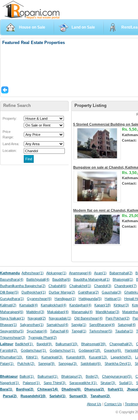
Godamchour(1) (63, 350)
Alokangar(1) (56, 273)
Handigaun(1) (65, 299)
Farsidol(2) (9, 350)
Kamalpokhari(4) (53, 305)
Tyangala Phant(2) (42, 337)
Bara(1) (6, 389)
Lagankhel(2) (121, 357)
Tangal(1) (79, 331)
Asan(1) (100, 273)
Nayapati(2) (37, 318)
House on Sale (32, 27)
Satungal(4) (127, 325)
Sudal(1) (126, 383)
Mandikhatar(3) (107, 312)
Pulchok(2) (26, 363)
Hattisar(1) (113, 299)
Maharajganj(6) (11, 312)
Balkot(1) (27, 376)
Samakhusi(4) (57, 325)
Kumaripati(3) (52, 357)
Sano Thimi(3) (55, 383)
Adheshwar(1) (33, 273)
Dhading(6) (72, 389)
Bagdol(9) (45, 344)
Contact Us (113, 404)
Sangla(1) (78, 325)
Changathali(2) (121, 344)
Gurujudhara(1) (12, 299)
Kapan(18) (102, 305)
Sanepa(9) (47, 363)
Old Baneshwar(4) (88, 318)
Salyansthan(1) (32, 325)
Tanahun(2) (101, 396)
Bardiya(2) (25, 389)
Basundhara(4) (11, 279)
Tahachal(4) (59, 331)
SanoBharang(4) (102, 325)
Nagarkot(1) (10, 383)
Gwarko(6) (113, 350)
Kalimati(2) (8, 305)
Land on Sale (83, 27)
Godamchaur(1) (34, 350)
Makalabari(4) (58, 312)
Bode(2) (92, 376)
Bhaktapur (9, 376)
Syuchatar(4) (37, 331)
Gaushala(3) (111, 292)
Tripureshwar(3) (12, 337)
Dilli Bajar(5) (9, 292)
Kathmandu (10, 273)
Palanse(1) (32, 383)
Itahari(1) (116, 389)
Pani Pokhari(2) (118, 318)
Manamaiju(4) (82, 312)
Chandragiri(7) (125, 286)
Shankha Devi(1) (118, 363)
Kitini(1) (32, 357)
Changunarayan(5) (117, 376)
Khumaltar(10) (11, 357)
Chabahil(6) (57, 286)
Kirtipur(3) (121, 305)
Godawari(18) (90, 350)
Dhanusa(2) (94, 389)
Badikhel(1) (24, 344)
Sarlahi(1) (57, 396)
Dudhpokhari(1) (34, 292)
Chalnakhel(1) (80, 286)
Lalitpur (6, 344)
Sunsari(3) (78, 396)
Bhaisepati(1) (123, 279)
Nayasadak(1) (60, 318)
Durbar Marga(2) (62, 292)
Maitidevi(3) (35, 312)
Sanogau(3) (68, 363)
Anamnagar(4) (80, 273)
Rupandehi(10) (34, 396)
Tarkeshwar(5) (100, 331)
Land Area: (11, 144)
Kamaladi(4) (28, 305)
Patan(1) (7, 363)
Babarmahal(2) (121, 273)
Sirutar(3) (108, 383)
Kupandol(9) (76, 357)
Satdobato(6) (91, 363)
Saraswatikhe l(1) (83, 383)
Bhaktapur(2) (72, 376)
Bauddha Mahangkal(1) (91, 279)
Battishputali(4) (37, 279)
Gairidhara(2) (88, 292)
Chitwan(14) (48, 389)
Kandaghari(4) (80, 305)
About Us (94, 404)
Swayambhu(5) (12, 331)
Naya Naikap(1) (12, 318)
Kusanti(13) (98, 357)
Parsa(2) (10, 396)
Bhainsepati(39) (94, 344)
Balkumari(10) (67, 344)
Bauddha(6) (61, 279)
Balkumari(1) (48, 376)
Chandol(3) (102, 286)
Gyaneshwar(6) (39, 299)
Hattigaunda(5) (90, 299)
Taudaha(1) (124, 331)
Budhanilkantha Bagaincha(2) (23, 286)
